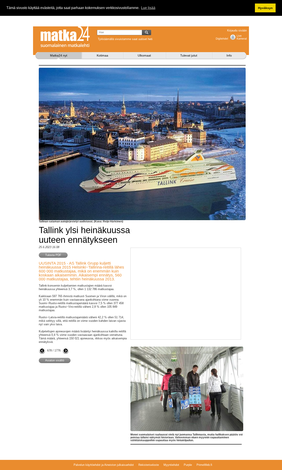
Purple (188, 464)
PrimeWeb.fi (204, 464)
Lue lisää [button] (148, 8)
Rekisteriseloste (148, 464)
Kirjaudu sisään (237, 30)
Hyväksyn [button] (265, 8)
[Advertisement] (76, 402)
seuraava (65, 351)
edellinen (42, 351)
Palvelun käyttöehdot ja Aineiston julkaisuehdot (104, 464)
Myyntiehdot (171, 464)
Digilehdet (222, 38)
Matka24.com (65, 36)
